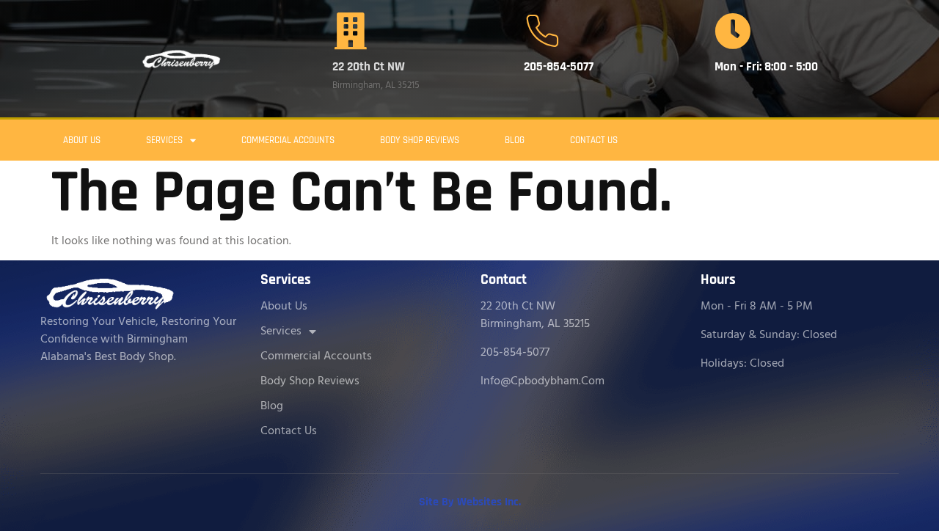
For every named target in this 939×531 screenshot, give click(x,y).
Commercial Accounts (288, 140)
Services (164, 140)
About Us (82, 140)
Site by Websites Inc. (470, 502)
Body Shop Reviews (419, 140)
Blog (515, 140)
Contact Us (594, 140)
